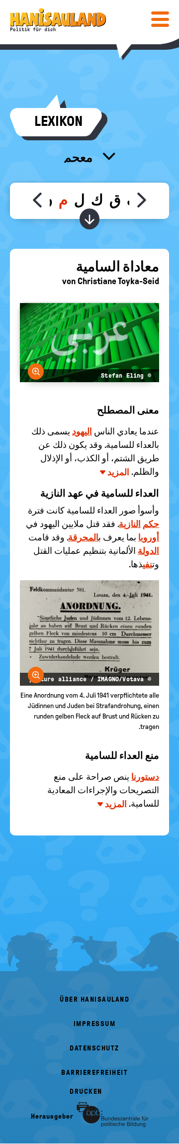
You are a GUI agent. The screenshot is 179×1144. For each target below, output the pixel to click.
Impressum (95, 1024)
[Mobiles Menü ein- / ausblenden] (160, 19)
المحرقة (83, 537)
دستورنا (145, 777)
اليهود (82, 431)
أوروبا (148, 537)
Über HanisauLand (94, 999)
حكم (151, 524)
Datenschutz (94, 1048)
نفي (147, 564)
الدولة (148, 551)
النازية (130, 524)
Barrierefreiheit (94, 1072)
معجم (79, 157)
